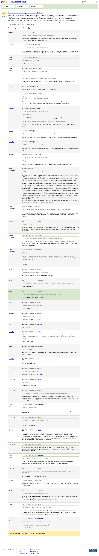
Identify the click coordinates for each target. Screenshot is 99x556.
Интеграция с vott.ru (35, 551)
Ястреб (11, 86)
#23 (23, 346)
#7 (22, 108)
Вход (24, 2)
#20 (23, 313)
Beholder (11, 44)
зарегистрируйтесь (22, 533)
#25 (23, 368)
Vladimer (22, 24)
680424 (11, 169)
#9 (22, 142)
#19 (23, 302)
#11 (22, 169)
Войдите (12, 533)
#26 (23, 379)
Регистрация (16, 2)
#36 (23, 504)
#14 (23, 235)
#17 (23, 280)
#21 (23, 324)
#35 (23, 490)
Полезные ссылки (22, 553)
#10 (23, 154)
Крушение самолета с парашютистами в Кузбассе (25, 13)
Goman (11, 94)
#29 (23, 417)
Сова (10, 57)
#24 (23, 359)
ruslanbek (11, 142)
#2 (22, 44)
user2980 (11, 359)
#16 (23, 269)
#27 (23, 390)
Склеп (11, 32)
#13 (23, 221)
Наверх (3, 549)
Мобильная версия (34, 553)
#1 (22, 32)
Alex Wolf (11, 368)
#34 (23, 480)
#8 (22, 131)
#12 (23, 206)
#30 (23, 430)
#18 (23, 291)
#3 (22, 57)
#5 (22, 86)
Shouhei (11, 444)
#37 (23, 518)
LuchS (11, 131)
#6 (22, 93)
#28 (23, 404)
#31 (23, 444)
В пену (4, 16)
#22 (23, 332)
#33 (23, 468)
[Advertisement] (89, 41)
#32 (23, 455)
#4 (22, 68)
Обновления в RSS (34, 549)
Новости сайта (21, 549)
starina (11, 221)
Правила (20, 551)
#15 (23, 249)
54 (4, 14)
